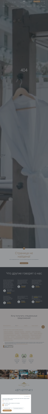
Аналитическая (7, 404)
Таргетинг (6, 405)
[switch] (3, 404)
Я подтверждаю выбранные (18, 408)
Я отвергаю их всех (7, 408)
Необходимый (7, 400)
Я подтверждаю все (7, 410)
